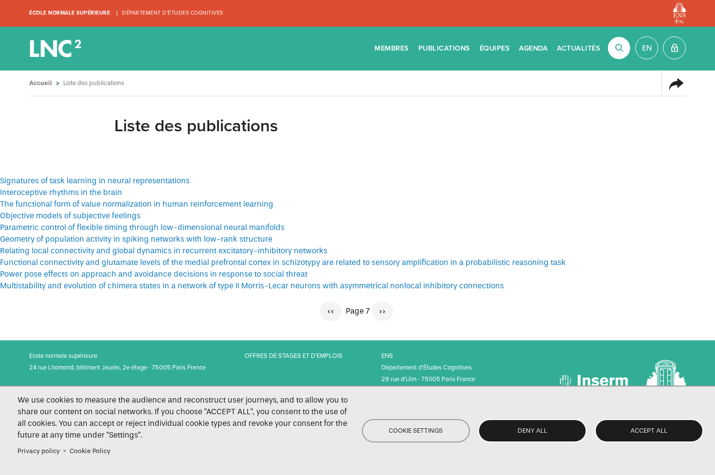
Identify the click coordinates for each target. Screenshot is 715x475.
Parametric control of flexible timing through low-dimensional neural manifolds (142, 227)
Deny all (532, 430)
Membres (392, 48)
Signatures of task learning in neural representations (95, 180)
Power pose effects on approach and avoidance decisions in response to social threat (153, 274)
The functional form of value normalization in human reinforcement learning (136, 204)
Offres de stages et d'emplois (293, 356)
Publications (444, 48)
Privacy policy (39, 451)
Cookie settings (416, 430)
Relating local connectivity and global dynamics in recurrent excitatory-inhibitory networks (163, 250)
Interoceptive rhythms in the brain (61, 192)
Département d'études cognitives (172, 13)
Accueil (40, 83)
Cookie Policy (90, 451)
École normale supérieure (69, 13)
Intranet (674, 47)
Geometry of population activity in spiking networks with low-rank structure (136, 239)
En (647, 48)
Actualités (578, 48)
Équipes (495, 48)
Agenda (533, 48)
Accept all (648, 430)
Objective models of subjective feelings (70, 215)
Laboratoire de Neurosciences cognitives (56, 48)
